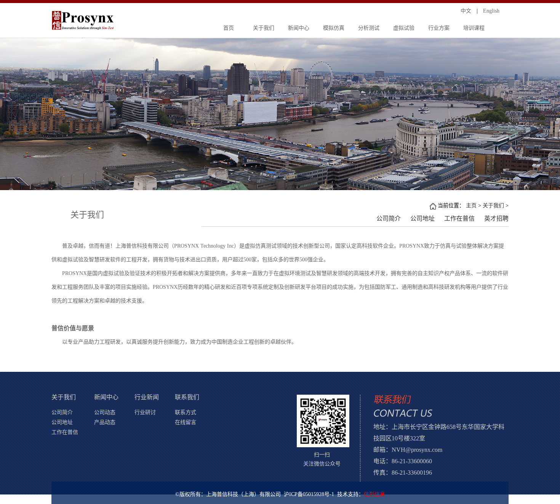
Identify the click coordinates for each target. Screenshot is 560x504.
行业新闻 (146, 397)
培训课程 (474, 28)
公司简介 (388, 219)
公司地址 (422, 219)
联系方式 (185, 412)
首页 (228, 28)
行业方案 (439, 28)
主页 (471, 205)
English (491, 11)
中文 (466, 11)
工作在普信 (459, 219)
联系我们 (187, 397)
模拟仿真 (333, 28)
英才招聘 (496, 219)
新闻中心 (298, 28)
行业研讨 (145, 412)
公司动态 (104, 412)
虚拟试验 (403, 28)
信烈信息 (374, 494)
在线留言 (185, 422)
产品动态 (104, 422)
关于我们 (263, 28)
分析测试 (368, 28)
